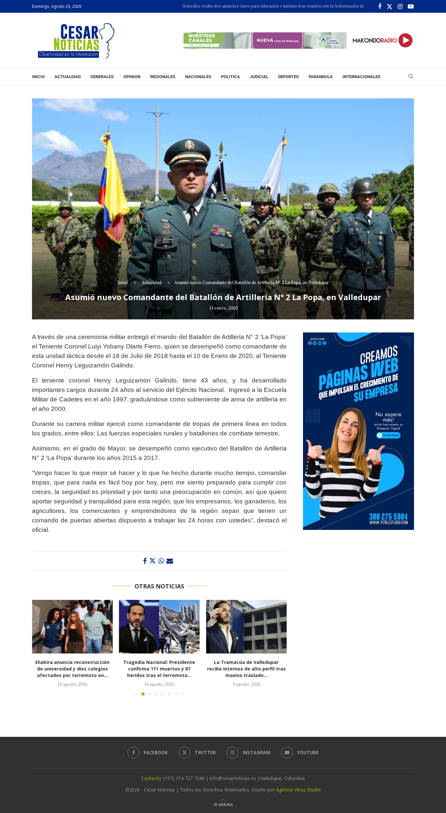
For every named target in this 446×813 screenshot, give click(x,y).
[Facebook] (380, 6)
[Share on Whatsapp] (161, 560)
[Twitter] (389, 6)
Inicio (38, 76)
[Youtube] (410, 6)
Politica (230, 76)
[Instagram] (400, 6)
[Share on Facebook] (145, 560)
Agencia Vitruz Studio (298, 790)
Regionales (162, 76)
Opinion (131, 76)
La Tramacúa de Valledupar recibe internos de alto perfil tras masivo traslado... (246, 669)
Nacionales (198, 76)
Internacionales (361, 76)
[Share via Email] (170, 560)
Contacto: (152, 778)
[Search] (410, 77)
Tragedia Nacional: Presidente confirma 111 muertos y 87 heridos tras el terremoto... (159, 669)
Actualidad (68, 76)
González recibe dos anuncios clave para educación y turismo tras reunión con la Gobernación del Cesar (254, 6)
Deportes (288, 76)
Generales (102, 76)
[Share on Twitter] (152, 560)
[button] (40, 647)
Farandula (321, 76)
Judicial (259, 76)
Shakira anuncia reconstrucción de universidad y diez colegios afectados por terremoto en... (72, 669)
